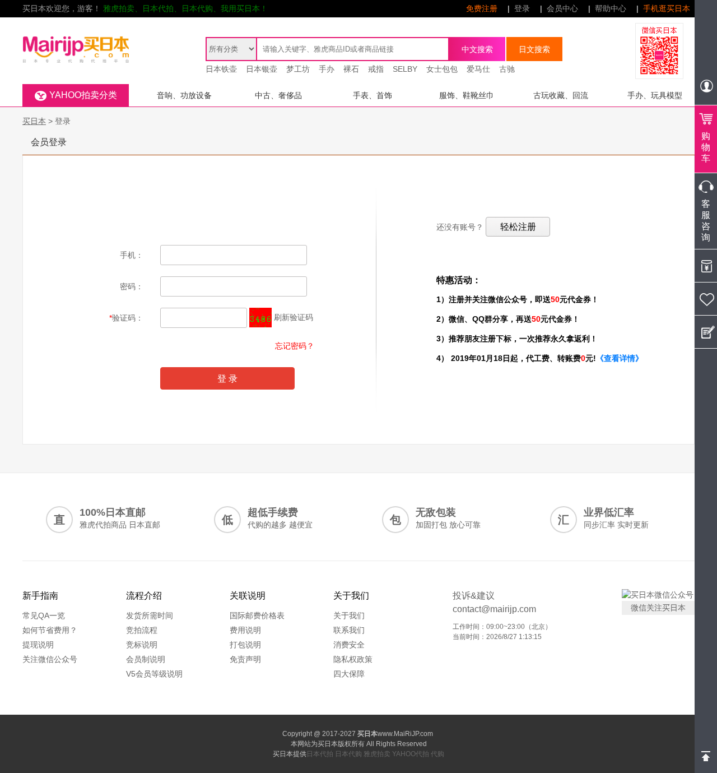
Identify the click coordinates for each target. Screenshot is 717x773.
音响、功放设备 (184, 95)
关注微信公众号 (49, 659)
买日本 (34, 121)
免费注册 (481, 8)
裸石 (351, 68)
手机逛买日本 (666, 8)
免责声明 (245, 659)
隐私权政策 (353, 659)
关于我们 (349, 615)
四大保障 (349, 673)
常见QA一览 (43, 615)
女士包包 (442, 68)
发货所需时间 (149, 615)
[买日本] (75, 37)
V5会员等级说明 (154, 673)
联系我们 (349, 630)
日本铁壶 (221, 68)
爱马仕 (478, 68)
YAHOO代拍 (410, 754)
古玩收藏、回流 (560, 95)
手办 (326, 68)
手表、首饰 (372, 95)
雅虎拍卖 (377, 754)
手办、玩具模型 (654, 95)
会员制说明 (145, 659)
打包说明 (245, 644)
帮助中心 (610, 8)
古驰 (507, 68)
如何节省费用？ (49, 630)
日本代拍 (319, 754)
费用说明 (245, 630)
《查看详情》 (619, 358)
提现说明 (38, 644)
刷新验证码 (293, 317)
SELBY (405, 68)
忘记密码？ (294, 345)
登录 (522, 8)
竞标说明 (141, 644)
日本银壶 (261, 68)
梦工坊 (298, 68)
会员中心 (562, 8)
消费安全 (349, 644)
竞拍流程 (141, 630)
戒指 (376, 68)
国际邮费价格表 (257, 615)
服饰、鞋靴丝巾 (466, 95)
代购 (437, 754)
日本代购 (348, 754)
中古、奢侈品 (278, 95)
